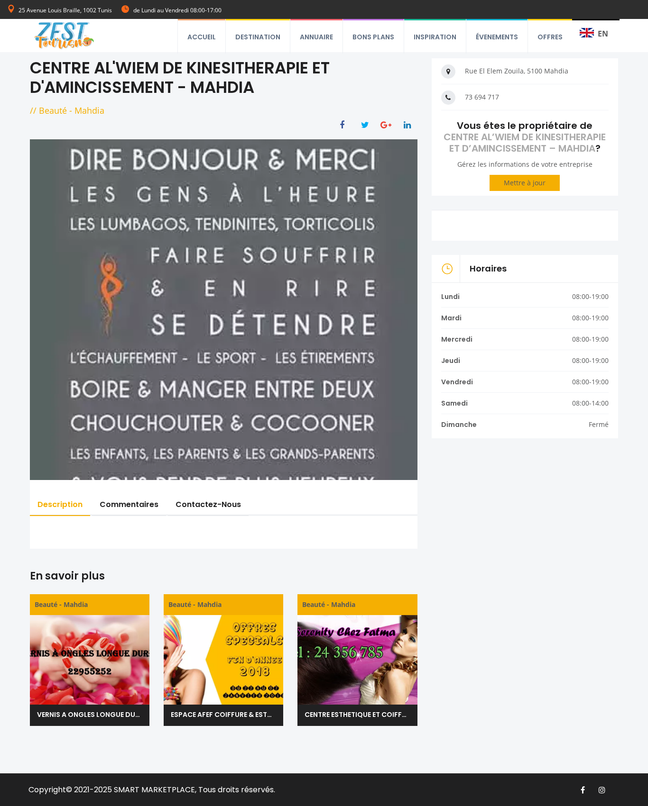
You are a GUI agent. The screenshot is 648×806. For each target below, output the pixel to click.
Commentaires (129, 504)
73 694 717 (482, 96)
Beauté (53, 110)
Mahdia (89, 110)
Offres (550, 37)
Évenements (497, 37)
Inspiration (435, 37)
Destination (257, 37)
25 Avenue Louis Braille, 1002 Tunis (65, 10)
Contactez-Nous (208, 504)
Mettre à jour (525, 182)
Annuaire (316, 37)
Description (60, 504)
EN (603, 33)
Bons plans (373, 37)
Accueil (201, 37)
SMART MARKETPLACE (154, 789)
